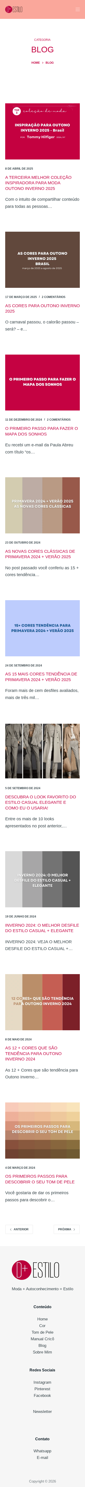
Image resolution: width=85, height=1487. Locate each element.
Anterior (21, 1229)
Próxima (64, 1229)
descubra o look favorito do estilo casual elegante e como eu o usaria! (40, 802)
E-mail (42, 1457)
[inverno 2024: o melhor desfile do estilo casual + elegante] (42, 879)
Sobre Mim (42, 1352)
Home (42, 1319)
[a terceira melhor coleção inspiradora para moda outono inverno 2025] (42, 131)
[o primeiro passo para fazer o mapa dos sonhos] (42, 383)
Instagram (42, 1382)
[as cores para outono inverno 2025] (42, 260)
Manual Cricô (42, 1339)
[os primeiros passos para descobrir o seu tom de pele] (42, 1130)
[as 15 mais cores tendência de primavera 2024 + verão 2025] (42, 628)
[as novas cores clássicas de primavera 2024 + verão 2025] (42, 505)
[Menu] (78, 9)
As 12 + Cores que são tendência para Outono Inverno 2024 (33, 1053)
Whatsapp (42, 1451)
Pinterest (42, 1389)
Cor (42, 1326)
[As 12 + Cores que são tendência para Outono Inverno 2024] (42, 1002)
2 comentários (53, 297)
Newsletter (42, 1411)
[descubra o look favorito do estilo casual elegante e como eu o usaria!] (42, 751)
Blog (42, 1345)
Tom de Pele (42, 1332)
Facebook (42, 1395)
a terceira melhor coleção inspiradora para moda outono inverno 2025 (38, 183)
